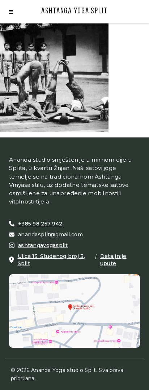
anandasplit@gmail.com (50, 234)
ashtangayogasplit (43, 245)
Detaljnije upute (113, 260)
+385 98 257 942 (40, 223)
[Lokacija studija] (74, 310)
